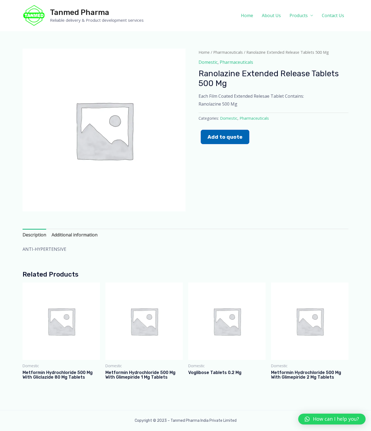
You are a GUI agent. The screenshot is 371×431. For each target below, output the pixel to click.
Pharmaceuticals (228, 52)
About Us (271, 15)
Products (299, 15)
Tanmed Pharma (79, 12)
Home (247, 15)
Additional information (75, 235)
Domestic (208, 62)
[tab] (34, 235)
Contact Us (333, 15)
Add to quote (225, 137)
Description (34, 235)
